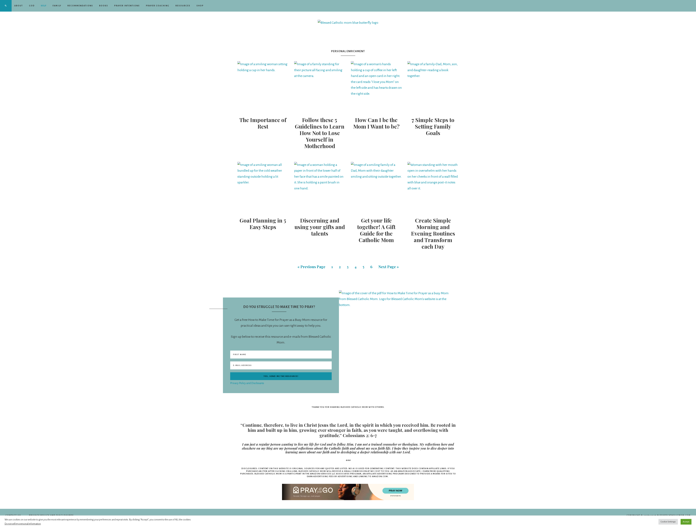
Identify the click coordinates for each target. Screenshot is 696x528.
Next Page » (388, 266)
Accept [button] (686, 522)
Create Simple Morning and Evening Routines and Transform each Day (433, 233)
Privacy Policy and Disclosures (247, 383)
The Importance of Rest (262, 123)
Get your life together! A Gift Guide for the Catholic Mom (376, 230)
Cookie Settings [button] (668, 522)
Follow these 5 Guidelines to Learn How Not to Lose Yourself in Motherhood (319, 133)
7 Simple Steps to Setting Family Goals (433, 126)
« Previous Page (311, 266)
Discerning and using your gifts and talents (320, 227)
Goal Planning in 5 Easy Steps (263, 224)
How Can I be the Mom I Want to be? (376, 123)
